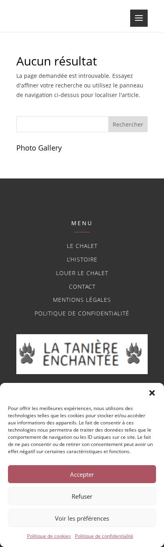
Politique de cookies (49, 536)
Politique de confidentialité (104, 536)
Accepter (82, 474)
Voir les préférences (82, 518)
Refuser (82, 496)
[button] (152, 393)
